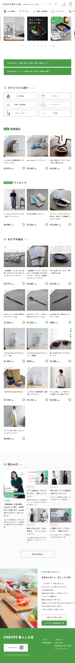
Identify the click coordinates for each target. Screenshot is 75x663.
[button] (22, 46)
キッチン (55, 96)
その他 (55, 113)
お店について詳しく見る (54, 617)
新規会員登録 (47, 643)
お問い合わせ (59, 643)
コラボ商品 (20, 96)
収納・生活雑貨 (20, 104)
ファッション (55, 104)
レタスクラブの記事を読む (52, 623)
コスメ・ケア (20, 113)
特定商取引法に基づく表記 (63, 646)
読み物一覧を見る (37, 554)
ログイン (45, 640)
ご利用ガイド (59, 640)
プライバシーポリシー (62, 649)
